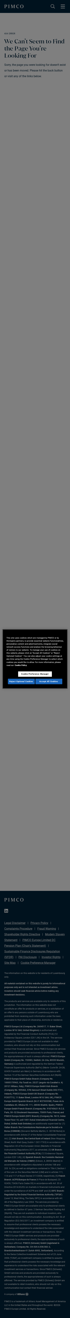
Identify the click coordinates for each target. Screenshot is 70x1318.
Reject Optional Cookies (21, 681)
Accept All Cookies (48, 681)
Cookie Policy (21, 665)
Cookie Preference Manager (35, 674)
